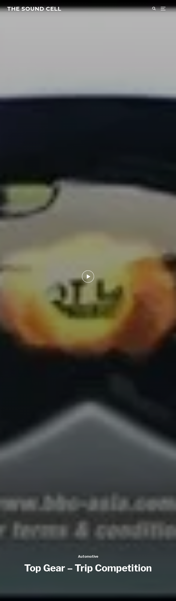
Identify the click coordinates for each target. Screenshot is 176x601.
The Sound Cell (34, 8)
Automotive (88, 556)
